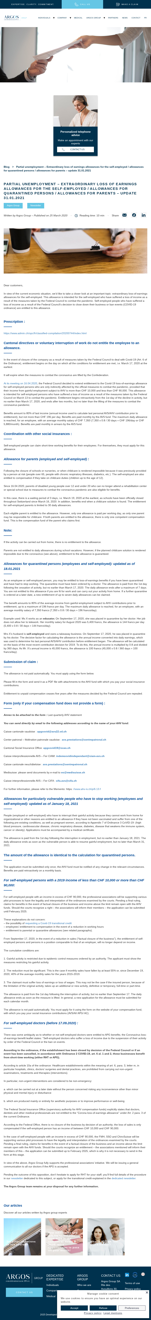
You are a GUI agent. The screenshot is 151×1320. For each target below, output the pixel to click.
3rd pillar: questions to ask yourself (21, 1243)
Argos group (93, 18)
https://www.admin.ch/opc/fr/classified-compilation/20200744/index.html (45, 333)
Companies (53, 1290)
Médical (50, 1296)
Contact (135, 18)
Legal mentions (112, 1313)
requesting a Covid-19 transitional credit (48, 923)
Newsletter (35, 205)
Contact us (77, 149)
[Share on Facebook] (134, 215)
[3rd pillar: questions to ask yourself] (22, 1237)
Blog (7, 166)
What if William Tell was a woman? (104, 1243)
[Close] (147, 1292)
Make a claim (130, 4)
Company (62, 18)
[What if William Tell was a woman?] (106, 1237)
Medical (78, 18)
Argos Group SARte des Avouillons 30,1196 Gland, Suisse (110, 1289)
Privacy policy (133, 1288)
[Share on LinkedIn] (144, 215)
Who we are (84, 1285)
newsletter (17, 1178)
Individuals (44, 18)
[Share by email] (124, 215)
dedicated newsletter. (124, 1178)
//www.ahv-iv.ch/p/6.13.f (87, 789)
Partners (113, 18)
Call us (85, 4)
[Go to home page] (15, 18)
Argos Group (13, 205)
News (125, 18)
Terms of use (132, 1283)
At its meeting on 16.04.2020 (20, 383)
